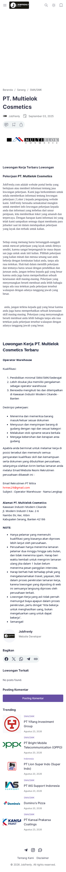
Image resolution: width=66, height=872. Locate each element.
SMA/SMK (29, 716)
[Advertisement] (33, 49)
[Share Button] (21, 124)
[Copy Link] (35, 659)
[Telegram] (28, 659)
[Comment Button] (6, 124)
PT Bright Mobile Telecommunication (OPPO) (43, 745)
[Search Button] (46, 5)
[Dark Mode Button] (53, 5)
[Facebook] (6, 659)
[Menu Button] (5, 5)
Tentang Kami (25, 857)
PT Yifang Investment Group (39, 724)
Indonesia (29, 758)
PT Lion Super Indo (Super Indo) (42, 766)
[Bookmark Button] (61, 5)
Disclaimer (42, 857)
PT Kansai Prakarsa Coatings (37, 822)
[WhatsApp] (21, 659)
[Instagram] (33, 850)
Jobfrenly (26, 864)
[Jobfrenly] (19, 5)
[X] (13, 659)
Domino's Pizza (34, 803)
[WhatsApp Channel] (40, 850)
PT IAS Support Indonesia (42, 786)
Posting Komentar (33, 698)
